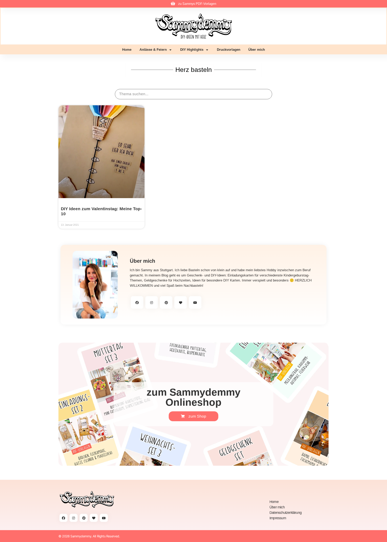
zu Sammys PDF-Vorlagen (197, 3)
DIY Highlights (191, 50)
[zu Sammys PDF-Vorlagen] (173, 3)
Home (126, 50)
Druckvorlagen (228, 50)
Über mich (256, 50)
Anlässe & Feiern (153, 50)
